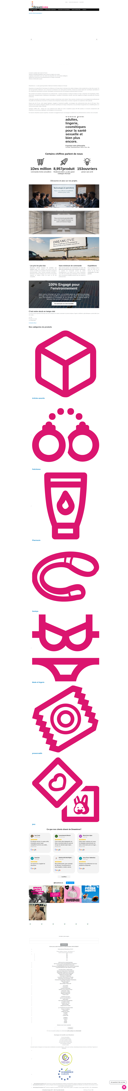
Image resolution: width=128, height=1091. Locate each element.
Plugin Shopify (65, 982)
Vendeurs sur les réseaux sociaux (65, 989)
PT (67, 960)
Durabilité (65, 1012)
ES (67, 953)
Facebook (65, 1018)
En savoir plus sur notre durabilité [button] (64, 303)
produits (84, 9)
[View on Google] (32, 836)
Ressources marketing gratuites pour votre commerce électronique (65, 966)
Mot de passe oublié (53, 946)
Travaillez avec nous (65, 1003)
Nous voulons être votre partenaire (65, 1000)
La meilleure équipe (65, 1001)
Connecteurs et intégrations (65, 976)
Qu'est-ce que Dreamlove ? (65, 998)
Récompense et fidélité (65, 992)
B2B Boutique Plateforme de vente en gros (65, 972)
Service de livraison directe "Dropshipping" (65, 970)
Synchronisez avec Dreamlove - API (65, 978)
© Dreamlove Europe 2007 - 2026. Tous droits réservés (53, 1089)
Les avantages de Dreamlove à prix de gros (65, 964)
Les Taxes (65, 1014)
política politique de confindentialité (74, 1030)
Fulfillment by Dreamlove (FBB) (65, 974)
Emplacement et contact (65, 1005)
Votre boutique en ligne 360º (65, 983)
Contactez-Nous (32, 322)
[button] (31, 39)
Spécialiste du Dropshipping (64, 9)
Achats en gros (66, 994)
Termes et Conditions (65, 1009)
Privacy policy (65, 1010)
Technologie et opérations (50, 9)
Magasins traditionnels (65, 993)
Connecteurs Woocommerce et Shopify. (65, 977)
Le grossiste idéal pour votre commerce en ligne (65, 967)
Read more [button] (34, 846)
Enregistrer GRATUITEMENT (73, 946)
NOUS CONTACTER (76, 9)
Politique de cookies (65, 1011)
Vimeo (65, 1020)
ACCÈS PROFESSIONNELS (35, 13)
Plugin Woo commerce (65, 981)
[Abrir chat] (124, 1087)
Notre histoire (65, 999)
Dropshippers (65, 987)
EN (67, 955)
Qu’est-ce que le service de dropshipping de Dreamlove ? (65, 963)
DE (67, 957)
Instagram (65, 1017)
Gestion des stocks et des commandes (65, 973)
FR (67, 956)
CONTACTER (65, 1015)
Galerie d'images (65, 1004)
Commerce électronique (65, 988)
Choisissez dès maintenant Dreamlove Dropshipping (65, 979)
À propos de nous (33, 9)
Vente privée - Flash (65, 990)
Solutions (41, 9)
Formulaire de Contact (62, 946)
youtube (65, 1022)
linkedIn (65, 1021)
